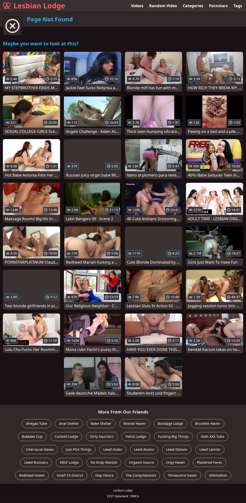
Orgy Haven (175, 462)
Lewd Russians (36, 462)
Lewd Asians (144, 449)
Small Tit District (70, 475)
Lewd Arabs (112, 449)
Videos (137, 5)
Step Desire (104, 475)
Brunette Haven (207, 423)
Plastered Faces (209, 462)
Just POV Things (78, 449)
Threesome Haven (182, 475)
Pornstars (218, 5)
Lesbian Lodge (39, 6)
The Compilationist (141, 475)
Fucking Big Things (173, 436)
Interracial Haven (40, 449)
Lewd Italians (176, 449)
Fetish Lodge (136, 436)
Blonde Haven (134, 423)
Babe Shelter (101, 423)
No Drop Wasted (104, 462)
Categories (193, 5)
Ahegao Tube (36, 423)
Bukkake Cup (32, 436)
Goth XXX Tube (212, 436)
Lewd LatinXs (209, 449)
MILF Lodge (69, 462)
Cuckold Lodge (66, 436)
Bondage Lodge (170, 423)
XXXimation (218, 475)
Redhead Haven (32, 475)
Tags (238, 5)
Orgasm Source (141, 462)
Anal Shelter (69, 423)
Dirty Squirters (102, 436)
